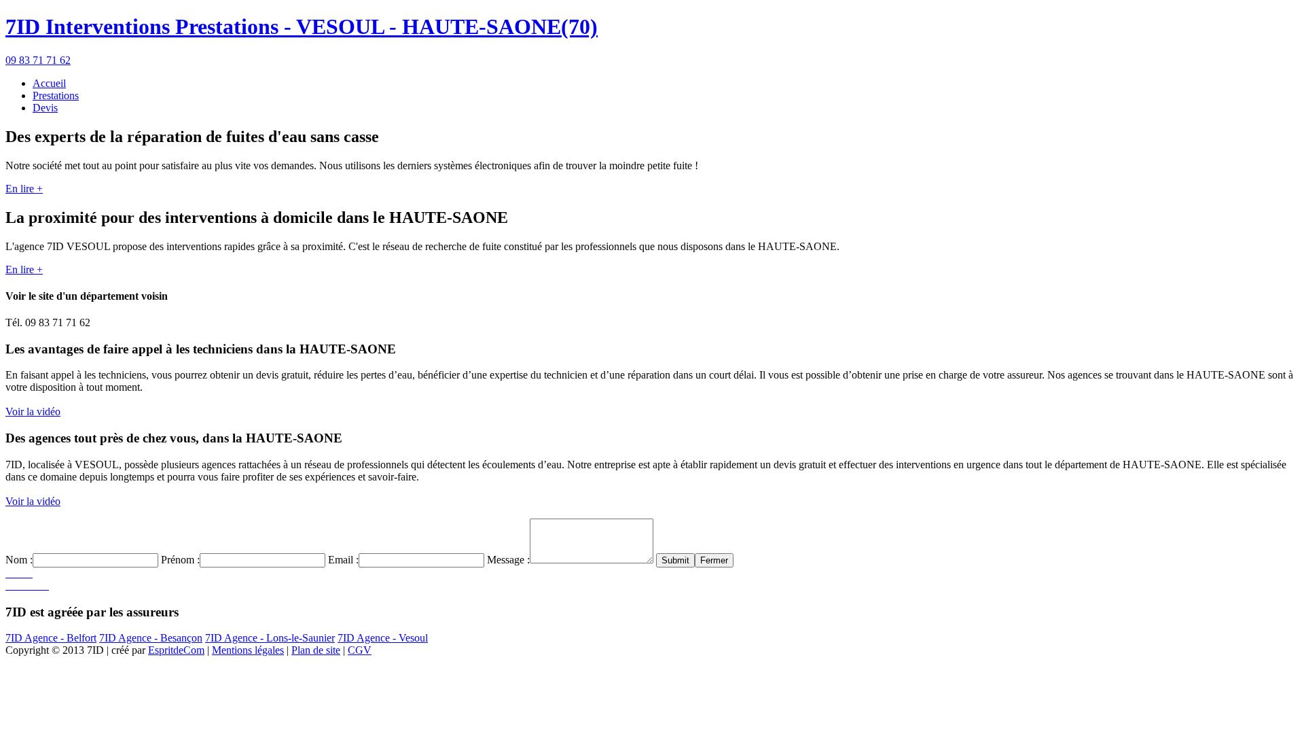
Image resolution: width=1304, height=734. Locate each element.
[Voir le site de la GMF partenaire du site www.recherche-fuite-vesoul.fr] (24, 573)
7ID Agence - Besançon (150, 638)
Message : (508, 559)
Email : (343, 559)
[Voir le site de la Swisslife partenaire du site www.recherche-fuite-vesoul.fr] (19, 585)
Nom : (19, 559)
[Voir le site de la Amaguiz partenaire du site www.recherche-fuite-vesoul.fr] (24, 585)
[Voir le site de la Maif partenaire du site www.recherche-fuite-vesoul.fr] (35, 585)
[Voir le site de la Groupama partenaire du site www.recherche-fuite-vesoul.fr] (8, 585)
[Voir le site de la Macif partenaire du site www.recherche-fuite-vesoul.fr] (13, 585)
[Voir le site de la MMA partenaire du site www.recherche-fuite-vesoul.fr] (13, 573)
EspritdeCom (176, 650)
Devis (45, 107)
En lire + (24, 188)
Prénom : (180, 559)
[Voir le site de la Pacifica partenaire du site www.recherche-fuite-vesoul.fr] (30, 573)
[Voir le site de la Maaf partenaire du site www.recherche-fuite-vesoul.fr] (40, 585)
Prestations (56, 95)
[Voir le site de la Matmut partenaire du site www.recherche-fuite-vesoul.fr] (46, 585)
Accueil (49, 83)
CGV (360, 650)
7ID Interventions (301, 26)
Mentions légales (248, 650)
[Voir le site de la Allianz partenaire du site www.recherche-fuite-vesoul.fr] (8, 573)
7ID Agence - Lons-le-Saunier (270, 638)
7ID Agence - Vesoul (383, 638)
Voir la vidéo (32, 411)
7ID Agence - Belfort (50, 638)
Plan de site (315, 650)
